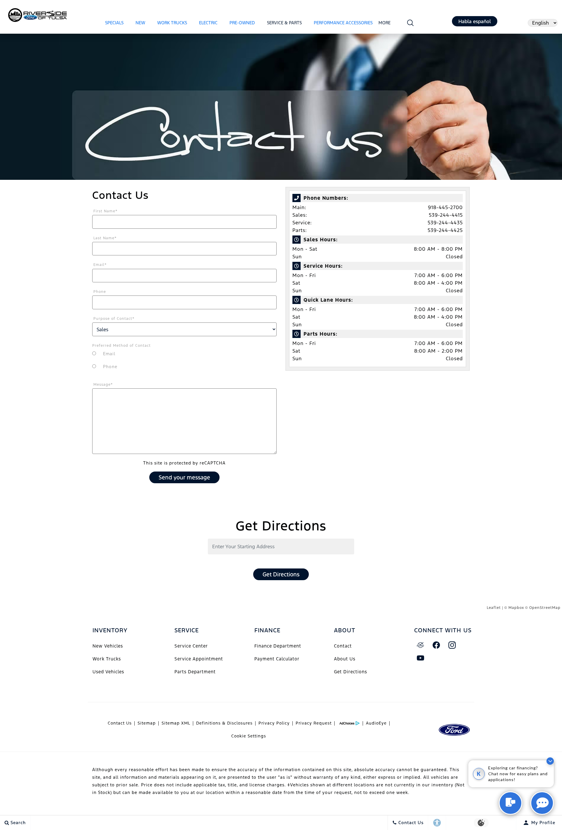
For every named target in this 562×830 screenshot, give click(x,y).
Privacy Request (314, 723)
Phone (99, 291)
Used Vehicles (108, 671)
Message (103, 384)
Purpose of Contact (114, 318)
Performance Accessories (343, 22)
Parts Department (195, 671)
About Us (344, 659)
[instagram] (452, 645)
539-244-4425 (445, 230)
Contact (343, 646)
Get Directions (281, 574)
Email (100, 264)
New (140, 22)
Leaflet (494, 607)
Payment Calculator (276, 659)
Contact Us (120, 723)
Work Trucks (172, 22)
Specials (114, 22)
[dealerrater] (420, 645)
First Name (105, 211)
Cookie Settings (248, 736)
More (384, 24)
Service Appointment (198, 659)
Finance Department (277, 646)
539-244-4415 (446, 215)
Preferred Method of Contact (121, 345)
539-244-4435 (445, 222)
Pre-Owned (242, 22)
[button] (411, 23)
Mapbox (516, 607)
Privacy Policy (274, 723)
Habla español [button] (474, 21)
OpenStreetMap (545, 607)
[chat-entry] (510, 803)
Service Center (191, 646)
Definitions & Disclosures (224, 723)
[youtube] (420, 658)
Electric (208, 22)
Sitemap (147, 723)
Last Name (105, 238)
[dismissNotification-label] (550, 761)
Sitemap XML (176, 723)
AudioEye (376, 723)
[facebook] (436, 645)
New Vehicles (107, 646)
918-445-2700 (445, 207)
